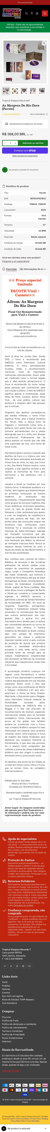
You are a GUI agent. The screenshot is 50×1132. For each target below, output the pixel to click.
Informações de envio (35, 269)
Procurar (6, 1017)
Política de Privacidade (13, 1034)
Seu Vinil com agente (12, 996)
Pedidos (6, 985)
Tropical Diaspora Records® (16, 100)
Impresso (6, 1041)
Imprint (12, 1119)
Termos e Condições (12, 1031)
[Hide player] (45, 1128)
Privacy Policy (36, 1119)
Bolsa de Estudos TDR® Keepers (18, 999)
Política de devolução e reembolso (19, 1024)
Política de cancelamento (14, 1027)
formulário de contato (23, 905)
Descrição (11, 269)
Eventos (6, 992)
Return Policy (21, 1121)
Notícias (6, 989)
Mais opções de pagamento (25, 156)
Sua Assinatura (9, 1003)
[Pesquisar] (26, 13)
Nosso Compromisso (12, 1038)
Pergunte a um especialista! (15, 261)
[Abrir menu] (45, 13)
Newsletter (35, 1121)
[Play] (5, 170)
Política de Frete (10, 1020)
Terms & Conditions (22, 1119)
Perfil (5, 982)
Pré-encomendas (25, 2)
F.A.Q (29, 1121)
